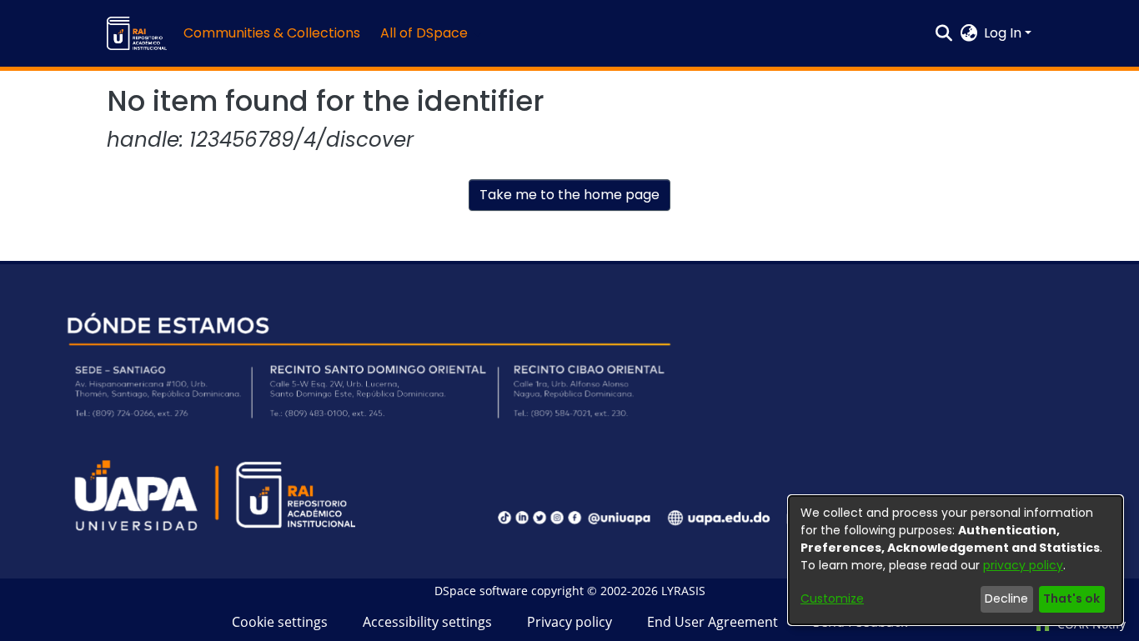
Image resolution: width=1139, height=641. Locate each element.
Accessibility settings (427, 622)
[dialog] (955, 560)
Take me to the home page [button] (569, 194)
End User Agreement (712, 622)
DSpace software (481, 590)
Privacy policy (569, 622)
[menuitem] (429, 33)
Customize (832, 598)
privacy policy (1023, 565)
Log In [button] (1004, 33)
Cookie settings (280, 622)
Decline (1006, 598)
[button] (137, 33)
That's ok (1071, 598)
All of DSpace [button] (424, 33)
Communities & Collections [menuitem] (271, 33)
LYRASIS (683, 590)
